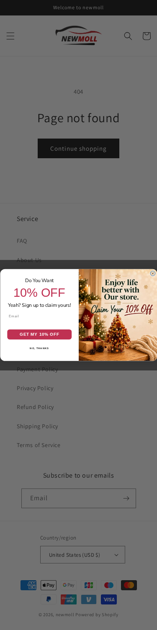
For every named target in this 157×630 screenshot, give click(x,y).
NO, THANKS (39, 348)
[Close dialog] (152, 273)
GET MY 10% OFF (39, 334)
